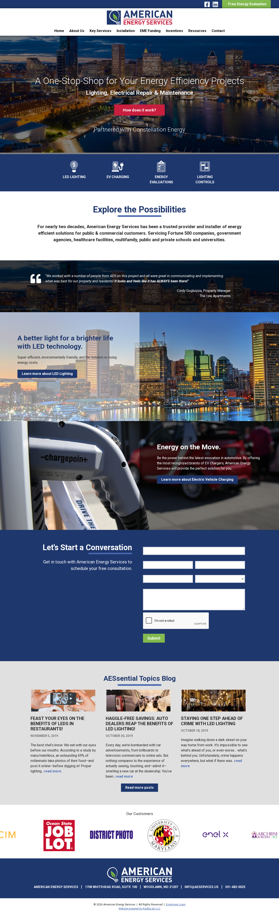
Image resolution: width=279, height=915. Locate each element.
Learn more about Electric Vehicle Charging (197, 479)
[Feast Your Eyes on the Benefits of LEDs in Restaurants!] (63, 711)
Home (59, 31)
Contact (218, 31)
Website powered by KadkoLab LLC (139, 908)
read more (52, 771)
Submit (153, 638)
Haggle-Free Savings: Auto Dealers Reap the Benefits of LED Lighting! (139, 723)
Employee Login (175, 904)
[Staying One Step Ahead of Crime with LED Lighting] (213, 711)
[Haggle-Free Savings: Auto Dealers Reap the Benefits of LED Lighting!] (138, 711)
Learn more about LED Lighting (47, 374)
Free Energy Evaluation (246, 4)
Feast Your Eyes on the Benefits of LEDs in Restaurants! (57, 723)
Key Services (100, 31)
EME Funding (150, 31)
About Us (76, 31)
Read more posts (139, 787)
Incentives (174, 31)
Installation (126, 31)
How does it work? (139, 110)
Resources (197, 31)
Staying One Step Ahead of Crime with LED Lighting (212, 721)
